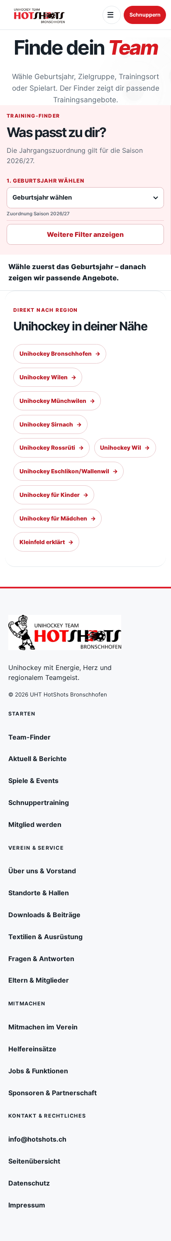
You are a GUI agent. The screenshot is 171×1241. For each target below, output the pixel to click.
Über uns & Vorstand (42, 871)
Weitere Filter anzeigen (85, 234)
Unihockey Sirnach (51, 424)
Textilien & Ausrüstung (45, 937)
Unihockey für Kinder (54, 495)
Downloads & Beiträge (44, 915)
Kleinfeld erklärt (46, 542)
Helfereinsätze (32, 1049)
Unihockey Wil (125, 447)
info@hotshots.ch (37, 1139)
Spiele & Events (33, 780)
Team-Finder (29, 737)
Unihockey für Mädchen (58, 518)
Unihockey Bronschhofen (60, 353)
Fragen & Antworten (41, 958)
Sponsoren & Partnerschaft (52, 1093)
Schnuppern (145, 15)
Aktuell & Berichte (37, 758)
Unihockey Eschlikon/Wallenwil (69, 471)
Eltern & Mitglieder (38, 980)
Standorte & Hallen (38, 893)
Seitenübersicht (34, 1161)
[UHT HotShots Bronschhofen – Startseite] (39, 15)
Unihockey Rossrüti (52, 447)
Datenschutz (29, 1183)
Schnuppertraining (38, 802)
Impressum (26, 1205)
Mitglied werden (34, 824)
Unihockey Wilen (48, 377)
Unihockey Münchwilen (57, 401)
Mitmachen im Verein (43, 1027)
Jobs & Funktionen (38, 1071)
